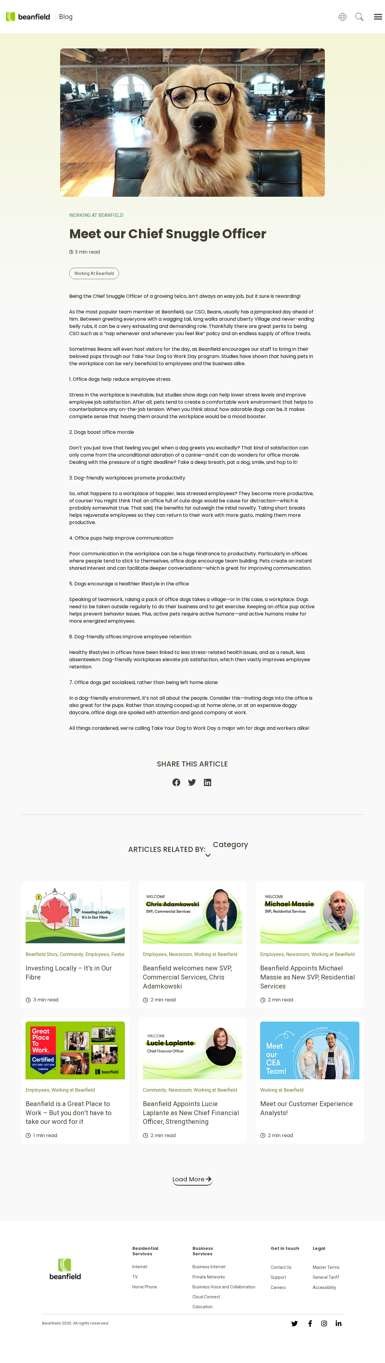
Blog (66, 16)
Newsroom (180, 954)
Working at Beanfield (96, 215)
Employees (97, 954)
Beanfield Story (42, 954)
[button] (378, 16)
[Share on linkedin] (208, 782)
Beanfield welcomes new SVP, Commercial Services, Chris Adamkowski (187, 977)
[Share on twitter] (192, 782)
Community (71, 954)
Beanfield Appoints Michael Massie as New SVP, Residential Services (307, 977)
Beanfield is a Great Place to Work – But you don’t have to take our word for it (69, 1112)
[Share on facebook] (177, 782)
